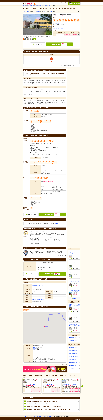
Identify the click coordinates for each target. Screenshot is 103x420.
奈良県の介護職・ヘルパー (73, 337)
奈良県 (24, 11)
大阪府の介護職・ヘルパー (73, 347)
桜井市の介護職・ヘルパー (73, 368)
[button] (44, 327)
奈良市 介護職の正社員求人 (48, 416)
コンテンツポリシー (37, 419)
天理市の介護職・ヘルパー (73, 365)
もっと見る (74, 298)
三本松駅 (50, 11)
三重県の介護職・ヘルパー (73, 353)
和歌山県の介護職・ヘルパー (73, 356)
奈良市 (28, 11)
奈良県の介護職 (32, 5)
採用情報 (31, 419)
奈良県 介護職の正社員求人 (38, 416)
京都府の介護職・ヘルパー (73, 350)
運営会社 (28, 419)
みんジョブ (24, 5)
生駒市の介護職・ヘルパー (73, 359)
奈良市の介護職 (38, 5)
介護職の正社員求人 (30, 416)
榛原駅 (45, 11)
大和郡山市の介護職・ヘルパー (73, 362)
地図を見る (57, 23)
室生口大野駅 (38, 11)
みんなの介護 (25, 419)
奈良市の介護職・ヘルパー (73, 340)
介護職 (28, 5)
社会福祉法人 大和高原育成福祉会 (59, 28)
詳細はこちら (57, 223)
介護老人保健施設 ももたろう (46, 5)
